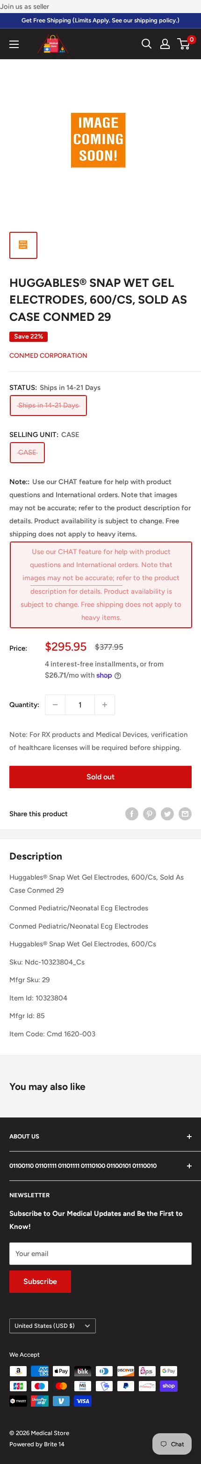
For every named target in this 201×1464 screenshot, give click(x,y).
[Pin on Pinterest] (149, 813)
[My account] (165, 44)
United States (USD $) (44, 1325)
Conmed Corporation (48, 356)
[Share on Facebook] (131, 813)
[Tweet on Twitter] (167, 813)
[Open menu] (14, 44)
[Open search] (147, 44)
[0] (184, 43)
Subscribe (40, 1281)
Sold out (100, 776)
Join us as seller (24, 6)
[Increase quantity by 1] (105, 705)
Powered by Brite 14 (37, 1444)
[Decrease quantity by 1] (55, 705)
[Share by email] (185, 813)
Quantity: (24, 705)
